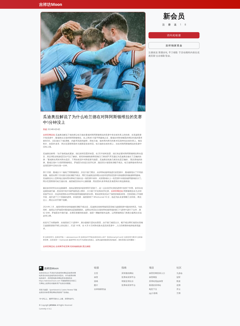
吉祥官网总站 (49, 134)
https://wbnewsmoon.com (49, 281)
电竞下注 (153, 289)
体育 (96, 277)
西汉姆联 (86, 246)
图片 (96, 285)
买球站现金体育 (156, 281)
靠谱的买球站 (155, 285)
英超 (45, 129)
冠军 (178, 277)
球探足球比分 (128, 281)
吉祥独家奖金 (174, 45)
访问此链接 (174, 35)
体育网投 (153, 277)
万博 (178, 293)
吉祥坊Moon (50, 4)
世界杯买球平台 (129, 277)
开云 (178, 289)
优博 (178, 285)
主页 (96, 273)
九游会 (179, 273)
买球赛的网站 (128, 273)
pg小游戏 (153, 293)
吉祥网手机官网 (63, 246)
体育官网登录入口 (157, 273)
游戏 (96, 281)
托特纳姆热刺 (76, 246)
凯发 (178, 281)
